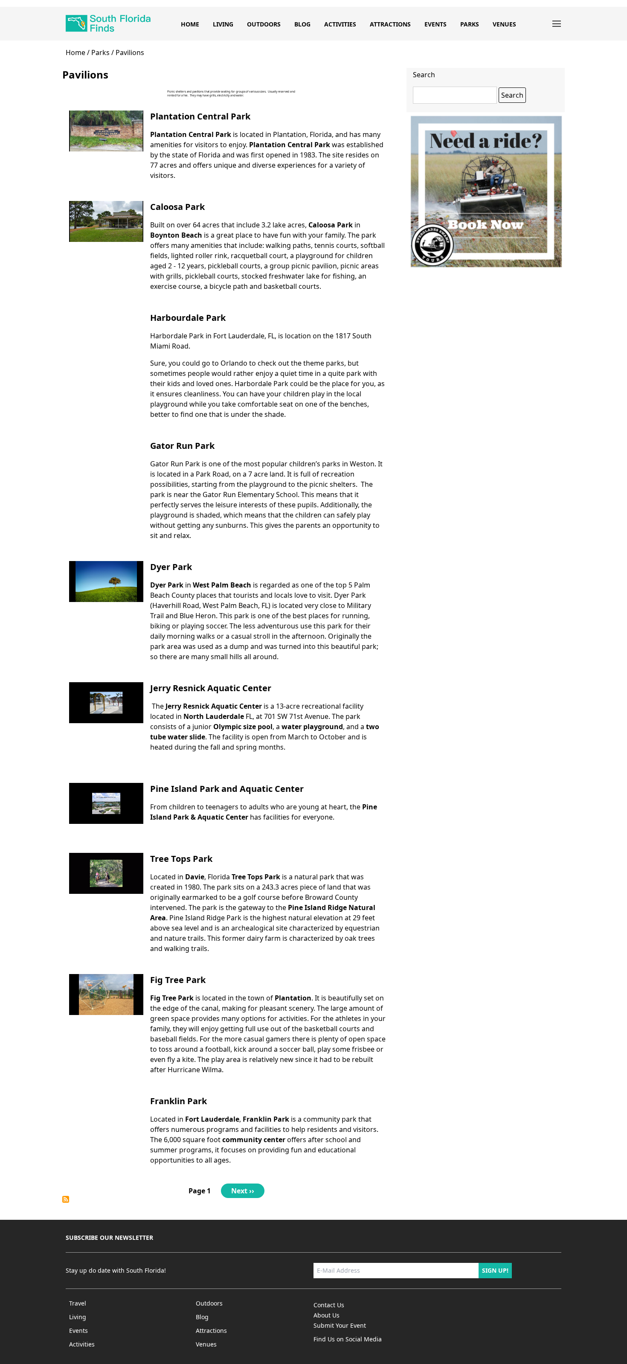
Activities (340, 24)
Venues (504, 24)
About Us (327, 1315)
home (75, 52)
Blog (302, 24)
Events (435, 24)
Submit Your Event (340, 1325)
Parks (469, 24)
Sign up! (495, 1270)
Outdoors (264, 24)
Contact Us (329, 1305)
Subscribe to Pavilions (65, 1199)
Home (190, 24)
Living (223, 24)
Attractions (390, 24)
